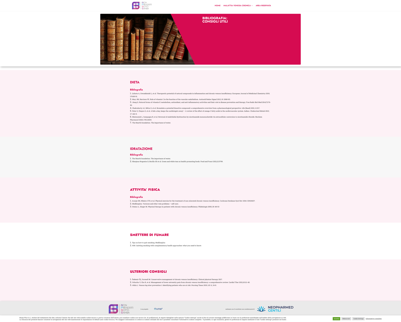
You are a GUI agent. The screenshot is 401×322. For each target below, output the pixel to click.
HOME (218, 6)
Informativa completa (374, 319)
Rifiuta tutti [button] (346, 319)
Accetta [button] (336, 319)
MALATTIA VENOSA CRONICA (237, 6)
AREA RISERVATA (263, 6)
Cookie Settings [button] (358, 319)
